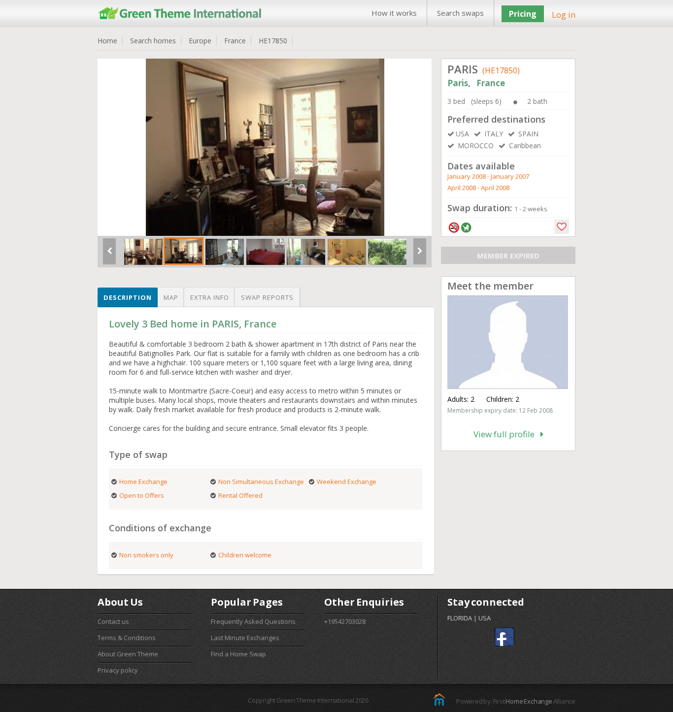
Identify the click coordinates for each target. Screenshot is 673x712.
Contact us (113, 621)
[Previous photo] (109, 255)
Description (127, 297)
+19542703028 (345, 621)
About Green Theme (128, 653)
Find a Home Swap (238, 653)
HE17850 (273, 40)
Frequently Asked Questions (253, 621)
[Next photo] (419, 255)
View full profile (506, 434)
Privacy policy (118, 670)
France (235, 40)
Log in (563, 14)
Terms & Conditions (127, 637)
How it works (394, 13)
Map (171, 297)
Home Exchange (528, 701)
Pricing (523, 13)
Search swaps (460, 13)
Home (107, 40)
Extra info (209, 297)
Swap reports (267, 297)
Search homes (153, 40)
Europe (200, 40)
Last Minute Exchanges (245, 637)
